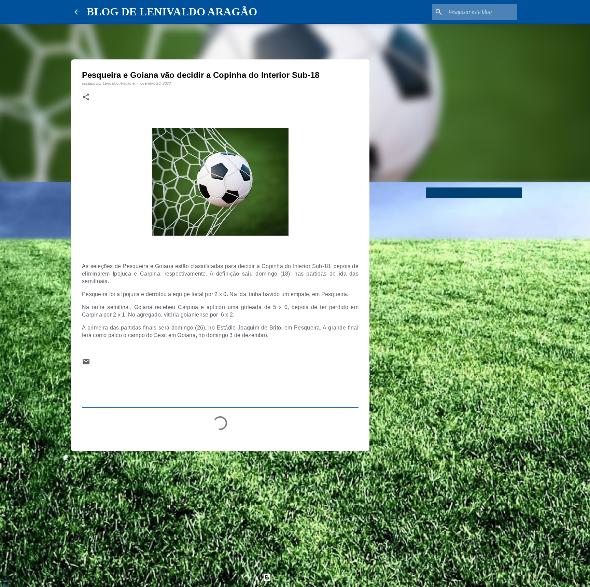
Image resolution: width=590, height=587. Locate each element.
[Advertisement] (220, 509)
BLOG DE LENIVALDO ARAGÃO (172, 11)
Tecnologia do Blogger (299, 577)
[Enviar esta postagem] (86, 364)
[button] (86, 97)
